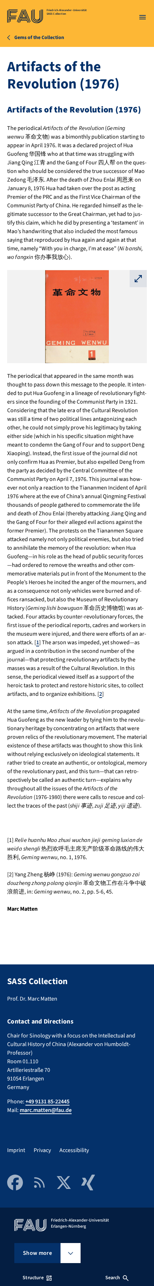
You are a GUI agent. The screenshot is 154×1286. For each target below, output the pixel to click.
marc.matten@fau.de (46, 1110)
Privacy (42, 1150)
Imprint (16, 1150)
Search (112, 1277)
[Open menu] (142, 17)
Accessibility (74, 1150)
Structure (33, 1277)
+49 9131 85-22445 (47, 1102)
